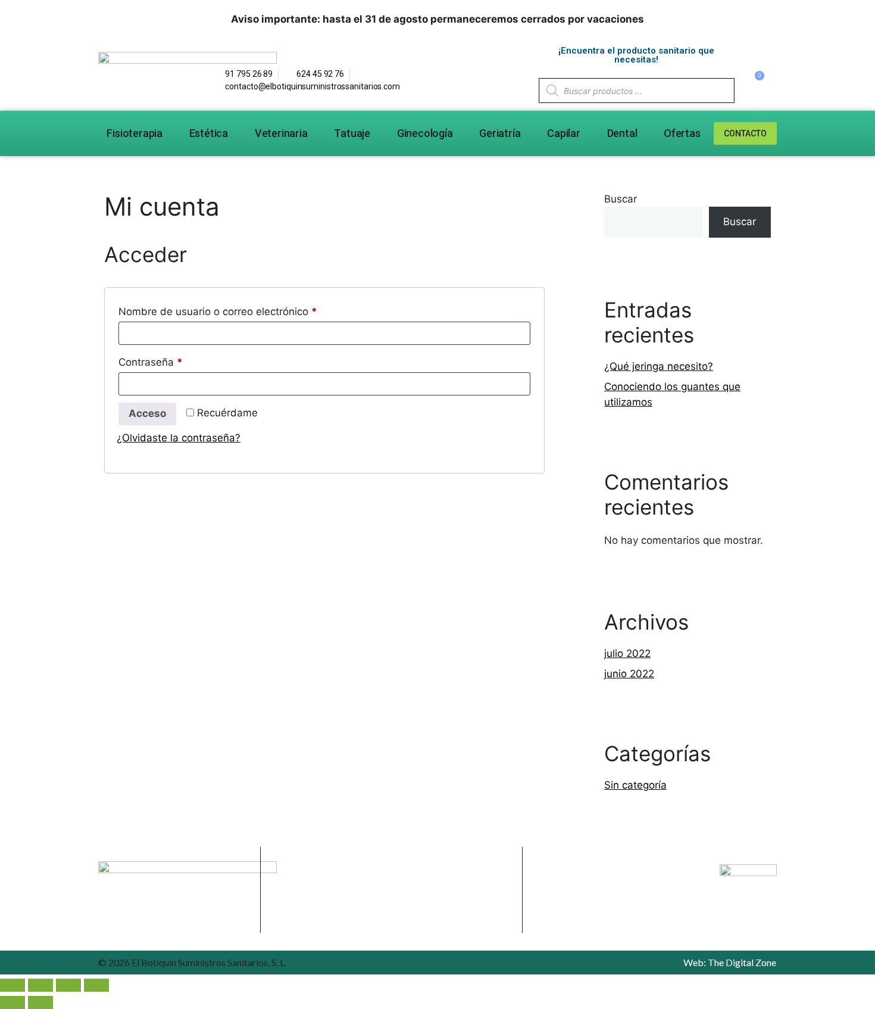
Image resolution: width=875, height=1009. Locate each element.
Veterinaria (281, 133)
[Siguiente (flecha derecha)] (40, 1002)
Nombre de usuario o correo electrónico (243, 309)
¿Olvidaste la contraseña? (178, 438)
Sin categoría (635, 785)
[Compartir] (68, 985)
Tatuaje (352, 133)
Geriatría (499, 133)
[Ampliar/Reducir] (12, 985)
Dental (622, 133)
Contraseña (176, 360)
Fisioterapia (134, 133)
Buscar (620, 199)
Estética (208, 133)
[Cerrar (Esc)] (96, 985)
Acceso (147, 413)
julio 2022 (627, 653)
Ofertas (682, 133)
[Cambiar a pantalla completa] (40, 985)
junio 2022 (629, 674)
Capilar (563, 133)
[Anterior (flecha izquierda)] (12, 1002)
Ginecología (425, 133)
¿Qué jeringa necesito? (658, 366)
